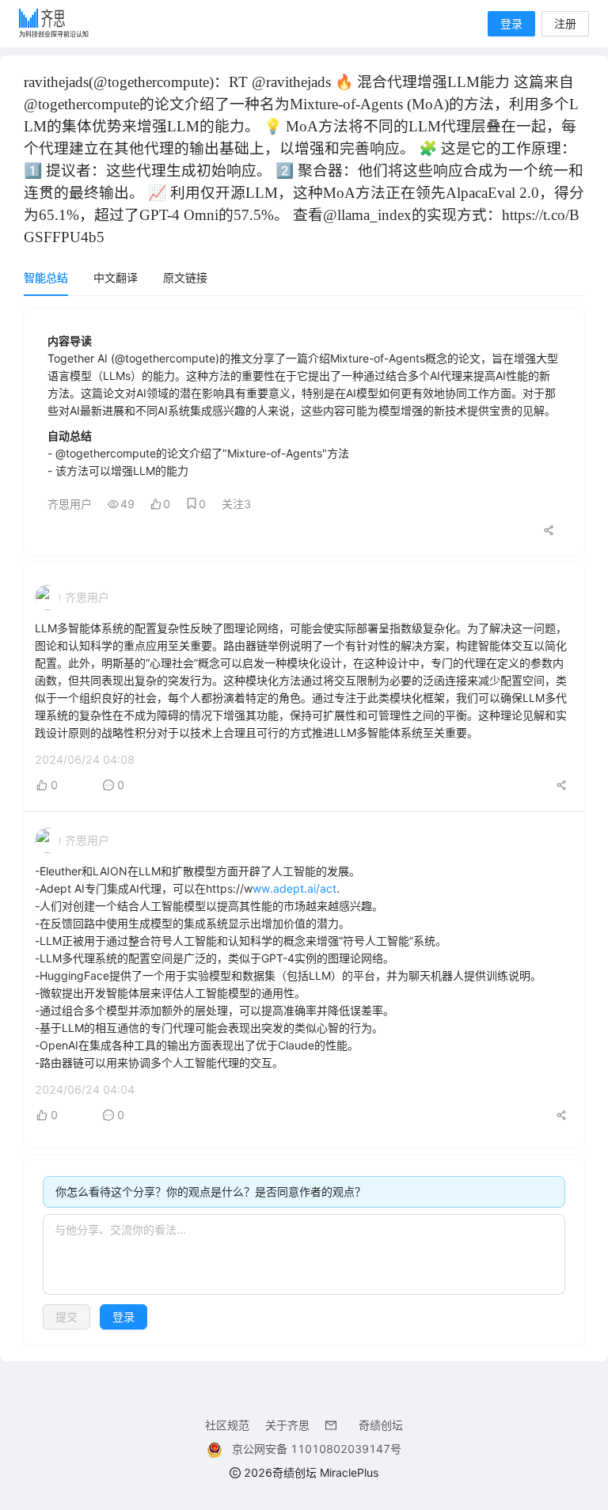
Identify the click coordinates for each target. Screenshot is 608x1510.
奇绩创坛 (381, 1425)
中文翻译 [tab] (115, 277)
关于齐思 (287, 1425)
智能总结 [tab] (46, 277)
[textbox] (304, 1254)
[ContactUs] (334, 1425)
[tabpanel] (304, 827)
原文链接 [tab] (185, 277)
